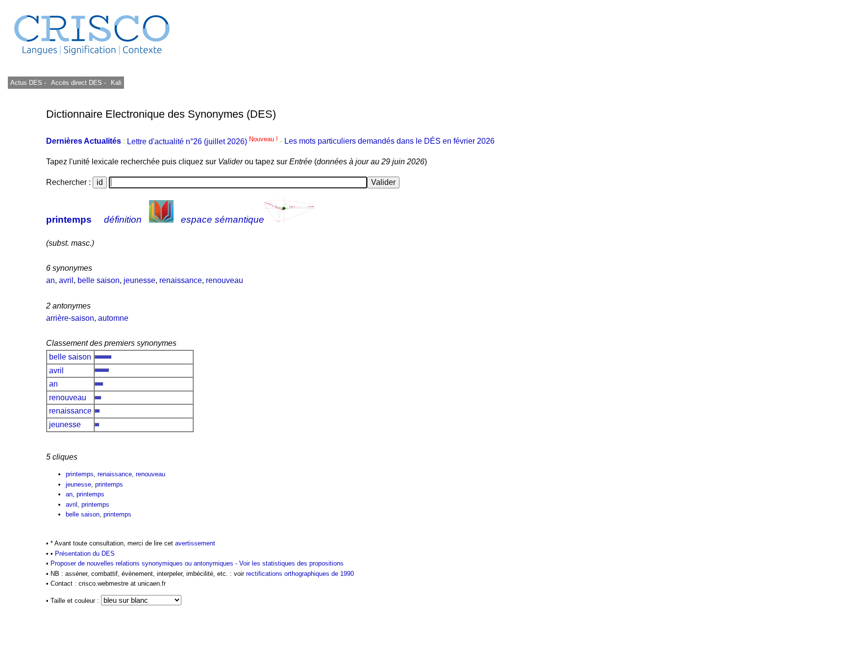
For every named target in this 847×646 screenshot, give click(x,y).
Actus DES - (28, 82)
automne (113, 318)
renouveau (224, 280)
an (50, 280)
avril (66, 280)
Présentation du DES (85, 553)
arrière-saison (70, 318)
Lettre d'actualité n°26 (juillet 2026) (203, 141)
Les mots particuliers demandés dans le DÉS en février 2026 (389, 141)
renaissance (180, 280)
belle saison (98, 280)
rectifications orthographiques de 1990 (300, 573)
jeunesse (139, 280)
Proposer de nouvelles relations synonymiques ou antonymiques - (144, 563)
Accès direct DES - (78, 82)
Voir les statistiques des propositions (291, 563)
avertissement (195, 543)
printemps (69, 219)
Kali (116, 82)
